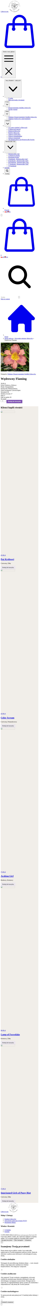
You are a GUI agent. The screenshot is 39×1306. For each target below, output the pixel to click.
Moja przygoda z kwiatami (16, 100)
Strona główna (9, 338)
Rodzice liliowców (14, 133)
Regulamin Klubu (13, 157)
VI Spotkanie (12, 166)
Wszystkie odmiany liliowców (24, 338)
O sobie (10, 98)
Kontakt (7, 167)
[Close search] (19, 297)
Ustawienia (28, 1240)
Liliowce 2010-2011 (14, 134)
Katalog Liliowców (10, 1219)
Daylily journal (12, 109)
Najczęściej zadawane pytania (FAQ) (16, 1221)
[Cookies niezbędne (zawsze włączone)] (2, 1270)
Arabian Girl (7, 876)
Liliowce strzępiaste (14, 138)
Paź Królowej (7, 559)
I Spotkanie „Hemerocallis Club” (18, 159)
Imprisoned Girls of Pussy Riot (16, 1193)
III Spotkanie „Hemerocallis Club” (18, 162)
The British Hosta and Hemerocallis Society (21, 139)
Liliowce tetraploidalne (15, 136)
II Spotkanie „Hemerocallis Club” (18, 161)
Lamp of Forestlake (10, 1034)
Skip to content (5, 299)
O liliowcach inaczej (14, 129)
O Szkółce (8, 1230)
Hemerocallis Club (14, 154)
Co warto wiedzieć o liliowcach (17, 127)
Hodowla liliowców (14, 131)
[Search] (1, 215)
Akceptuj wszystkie (7, 1240)
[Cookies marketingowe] (2, 1300)
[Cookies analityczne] (2, 1288)
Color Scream (7, 717)
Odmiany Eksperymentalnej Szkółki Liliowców (22, 117)
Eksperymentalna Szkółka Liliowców (19, 108)
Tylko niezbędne (18, 1240)
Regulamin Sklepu (10, 1222)
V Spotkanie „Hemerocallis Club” (18, 164)
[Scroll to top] (1, 1304)
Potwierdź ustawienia (7, 1302)
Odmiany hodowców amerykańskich (19, 119)
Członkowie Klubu (14, 155)
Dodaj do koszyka (14, 401)
